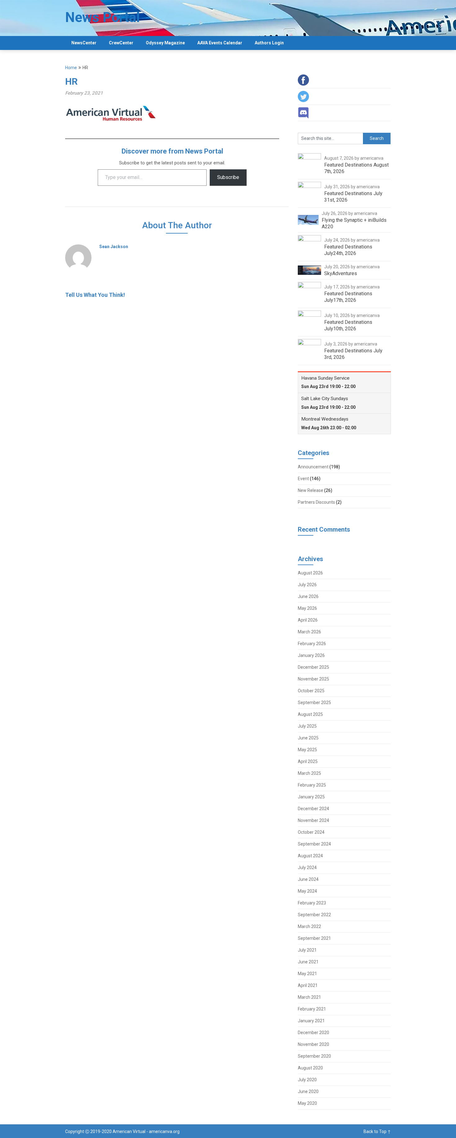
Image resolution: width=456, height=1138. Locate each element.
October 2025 (311, 690)
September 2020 (314, 1056)
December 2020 (313, 1032)
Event (303, 478)
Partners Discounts (316, 502)
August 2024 (310, 855)
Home (71, 67)
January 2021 (311, 1020)
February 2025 (312, 785)
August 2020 (310, 1067)
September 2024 (314, 843)
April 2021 (308, 985)
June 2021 (308, 961)
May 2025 (307, 749)
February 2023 (312, 902)
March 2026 (309, 631)
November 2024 (313, 820)
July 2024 (307, 867)
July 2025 (307, 726)
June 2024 (308, 879)
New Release (310, 490)
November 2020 (313, 1044)
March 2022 (309, 926)
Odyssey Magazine (165, 42)
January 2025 (311, 796)
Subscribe (228, 177)
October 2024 (311, 832)
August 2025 (310, 714)
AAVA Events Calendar (219, 42)
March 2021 (309, 997)
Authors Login (269, 42)
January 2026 (311, 655)
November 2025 (313, 678)
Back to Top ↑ (377, 1131)
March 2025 (309, 773)
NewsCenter (83, 42)
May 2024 (307, 891)
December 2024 (313, 808)
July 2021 (307, 950)
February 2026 (312, 643)
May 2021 (307, 973)
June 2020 (308, 1091)
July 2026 (307, 584)
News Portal (102, 17)
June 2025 (308, 737)
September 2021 (314, 938)
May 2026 (307, 608)
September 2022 (314, 914)
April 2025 (308, 761)
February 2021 (312, 1008)
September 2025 (314, 702)
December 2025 (313, 667)
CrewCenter (121, 42)
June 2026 (308, 596)
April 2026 (308, 620)
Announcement (313, 466)
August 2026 (310, 572)
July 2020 (307, 1079)
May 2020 (307, 1103)
